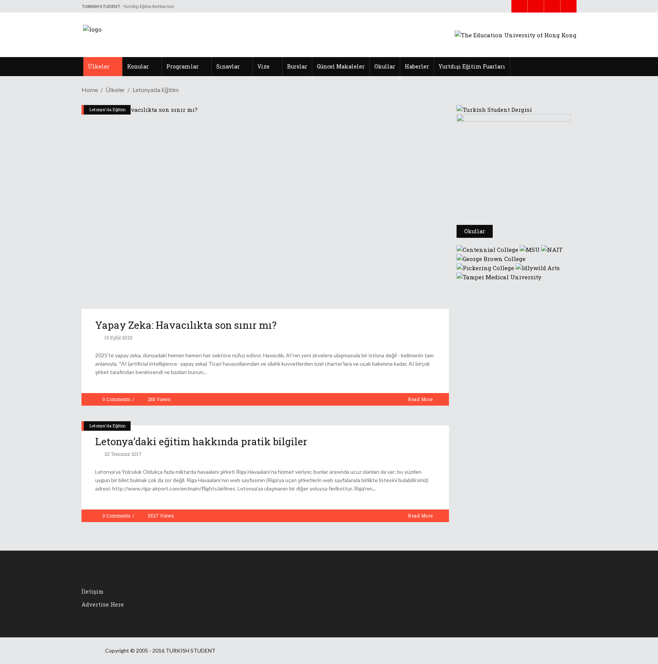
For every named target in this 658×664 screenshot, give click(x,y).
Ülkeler (115, 89)
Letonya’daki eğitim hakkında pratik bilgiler (201, 441)
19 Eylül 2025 (118, 337)
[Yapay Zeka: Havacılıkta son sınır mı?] (265, 207)
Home (89, 89)
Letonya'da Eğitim (107, 109)
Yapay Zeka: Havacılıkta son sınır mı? (185, 324)
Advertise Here (102, 604)
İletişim (92, 591)
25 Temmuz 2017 (122, 454)
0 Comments (116, 399)
